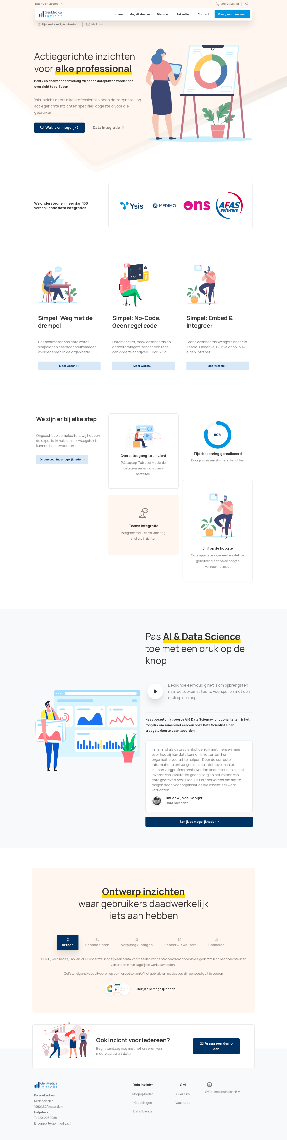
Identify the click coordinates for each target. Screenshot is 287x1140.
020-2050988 (229, 4)
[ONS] (197, 205)
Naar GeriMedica (47, 3)
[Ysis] (132, 206)
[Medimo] (164, 205)
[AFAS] (229, 205)
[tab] (67, 942)
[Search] (247, 4)
